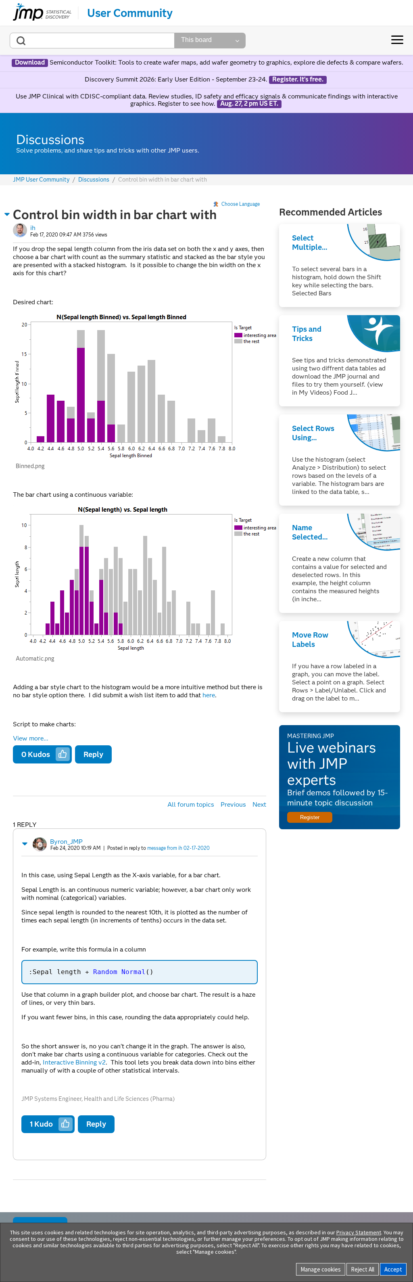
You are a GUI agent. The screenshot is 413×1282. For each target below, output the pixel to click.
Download (30, 62)
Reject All (362, 1269)
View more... (30, 738)
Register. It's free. (297, 79)
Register (309, 817)
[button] (7, 214)
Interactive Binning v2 (74, 1062)
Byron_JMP (66, 841)
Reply (93, 754)
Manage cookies (320, 1269)
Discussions (93, 179)
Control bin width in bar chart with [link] (162, 179)
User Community (130, 12)
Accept (393, 1269)
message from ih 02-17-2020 (178, 848)
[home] (42, 13)
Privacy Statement (358, 1232)
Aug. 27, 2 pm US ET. (249, 103)
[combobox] (92, 40)
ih (32, 228)
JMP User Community (41, 179)
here (208, 695)
